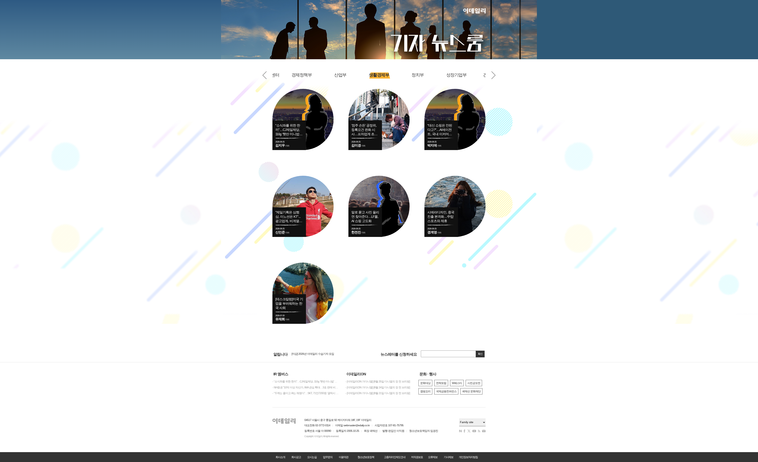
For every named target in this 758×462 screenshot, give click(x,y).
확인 (480, 353)
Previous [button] (264, 75)
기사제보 (448, 457)
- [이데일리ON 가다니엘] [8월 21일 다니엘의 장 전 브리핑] (377, 393)
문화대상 (425, 383)
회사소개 (280, 457)
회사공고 (296, 457)
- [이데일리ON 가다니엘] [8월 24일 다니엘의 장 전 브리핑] (377, 387)
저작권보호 (417, 457)
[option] (379, 75)
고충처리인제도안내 (394, 457)
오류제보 (432, 457)
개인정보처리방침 (468, 457)
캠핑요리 (425, 391)
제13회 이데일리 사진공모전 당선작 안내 (315, 354)
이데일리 (474, 10)
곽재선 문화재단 (471, 391)
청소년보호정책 (365, 457)
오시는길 (312, 457)
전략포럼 (441, 383)
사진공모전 (473, 383)
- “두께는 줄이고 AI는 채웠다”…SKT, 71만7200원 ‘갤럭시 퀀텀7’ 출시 (306, 393)
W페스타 (457, 383)
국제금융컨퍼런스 (446, 391)
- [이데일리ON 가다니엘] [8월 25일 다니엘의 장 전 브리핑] (377, 381)
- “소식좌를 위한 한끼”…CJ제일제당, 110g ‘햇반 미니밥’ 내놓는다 (306, 381)
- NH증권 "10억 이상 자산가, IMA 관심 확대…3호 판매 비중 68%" (306, 387)
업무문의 (327, 457)
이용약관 (343, 457)
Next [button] (493, 75)
